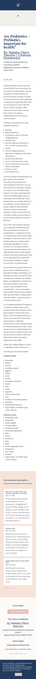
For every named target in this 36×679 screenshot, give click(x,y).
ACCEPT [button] (18, 674)
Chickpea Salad (10, 528)
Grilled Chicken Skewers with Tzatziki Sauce (17, 561)
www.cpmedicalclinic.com (18, 653)
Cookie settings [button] (8, 674)
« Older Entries (9, 588)
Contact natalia (18, 611)
